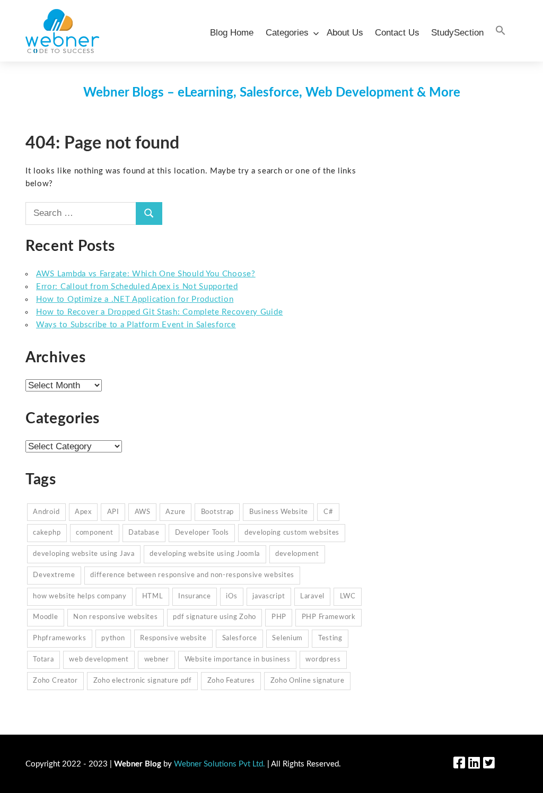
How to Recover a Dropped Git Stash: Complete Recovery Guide (159, 312)
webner (156, 659)
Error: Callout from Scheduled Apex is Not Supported (137, 287)
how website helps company (80, 596)
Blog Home (231, 33)
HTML (152, 596)
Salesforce (239, 638)
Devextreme (54, 575)
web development (99, 659)
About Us (345, 33)
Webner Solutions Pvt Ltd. (219, 764)
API (113, 512)
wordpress (322, 659)
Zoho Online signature (307, 680)
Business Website (278, 512)
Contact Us (397, 33)
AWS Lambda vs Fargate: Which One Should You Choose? (146, 274)
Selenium (287, 638)
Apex (83, 512)
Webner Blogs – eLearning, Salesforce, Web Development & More (271, 92)
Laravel (312, 596)
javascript (268, 596)
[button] (500, 31)
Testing (330, 638)
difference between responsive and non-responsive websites (192, 575)
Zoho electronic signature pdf (142, 680)
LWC (348, 596)
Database (144, 532)
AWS (143, 512)
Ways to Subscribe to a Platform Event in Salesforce (136, 325)
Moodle (45, 617)
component (94, 532)
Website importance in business (238, 659)
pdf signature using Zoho (214, 617)
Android (46, 512)
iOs (231, 596)
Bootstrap (217, 512)
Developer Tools (202, 532)
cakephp (46, 532)
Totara (43, 659)
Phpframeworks (59, 638)
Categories (287, 33)
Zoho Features (231, 680)
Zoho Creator (55, 680)
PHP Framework (329, 617)
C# (328, 512)
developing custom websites (291, 532)
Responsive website (173, 638)
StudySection (457, 33)
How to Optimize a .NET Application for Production (134, 299)
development (297, 554)
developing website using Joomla (205, 554)
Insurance (194, 596)
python (113, 638)
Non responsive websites (115, 617)
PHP (279, 617)
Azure (175, 512)
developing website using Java (83, 554)
